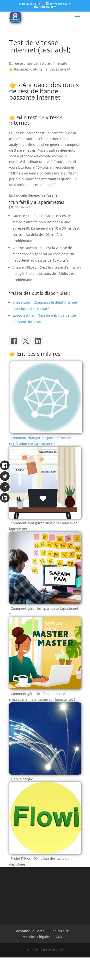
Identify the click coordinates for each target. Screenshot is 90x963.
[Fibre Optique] (45, 773)
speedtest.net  (24, 315)
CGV (59, 936)
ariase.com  (22, 302)
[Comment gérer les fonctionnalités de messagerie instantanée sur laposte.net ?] (45, 688)
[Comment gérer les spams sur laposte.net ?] (45, 602)
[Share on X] (26, 341)
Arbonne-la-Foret (30, 931)
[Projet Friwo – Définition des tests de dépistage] (45, 852)
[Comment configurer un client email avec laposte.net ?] (45, 517)
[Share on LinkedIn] (38, 341)
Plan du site (59, 931)
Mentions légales (36, 936)
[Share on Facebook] (14, 341)
